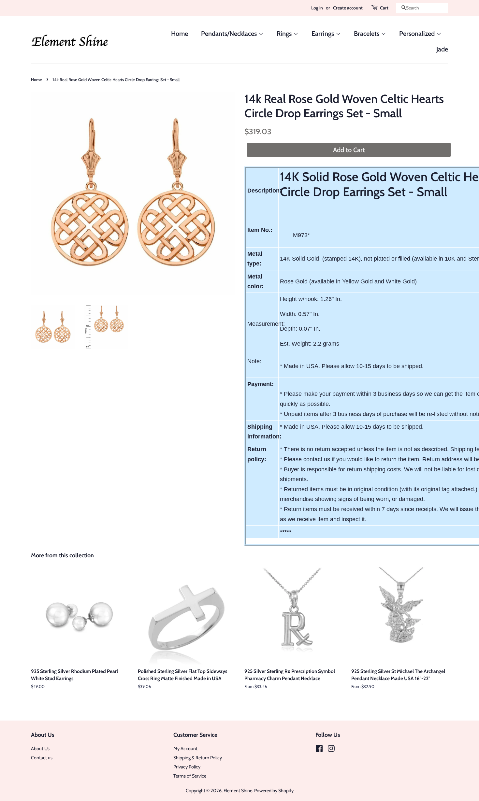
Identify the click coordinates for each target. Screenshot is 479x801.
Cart (384, 8)
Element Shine (238, 791)
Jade (442, 49)
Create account (348, 8)
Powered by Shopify (274, 791)
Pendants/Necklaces (229, 33)
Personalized (417, 33)
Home (179, 33)
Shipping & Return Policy (197, 758)
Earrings (324, 33)
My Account (185, 748)
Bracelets (367, 33)
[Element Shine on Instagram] (331, 750)
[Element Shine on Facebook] (319, 750)
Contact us (41, 758)
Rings (285, 33)
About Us (40, 748)
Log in (317, 8)
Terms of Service (189, 776)
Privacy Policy (186, 767)
